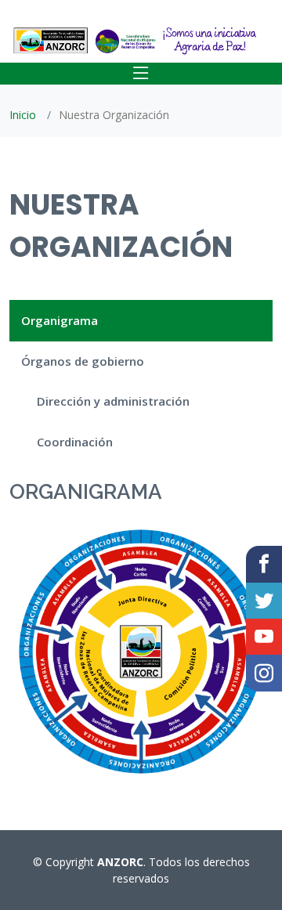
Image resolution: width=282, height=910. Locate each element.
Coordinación (75, 442)
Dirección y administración (113, 401)
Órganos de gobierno (82, 361)
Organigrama (59, 320)
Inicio (22, 114)
